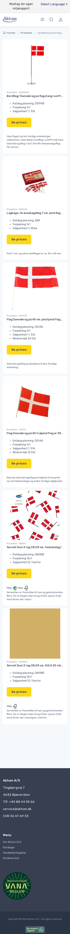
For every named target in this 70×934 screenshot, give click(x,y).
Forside (11, 32)
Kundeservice (11, 858)
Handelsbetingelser (14, 852)
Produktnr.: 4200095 (18, 92)
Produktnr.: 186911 (16, 543)
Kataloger (9, 847)
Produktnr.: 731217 (16, 429)
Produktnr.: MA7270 (17, 315)
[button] (51, 19)
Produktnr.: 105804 (17, 661)
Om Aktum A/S (12, 842)
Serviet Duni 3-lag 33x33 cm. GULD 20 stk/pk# (37, 665)
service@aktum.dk (17, 809)
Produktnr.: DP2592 (17, 209)
